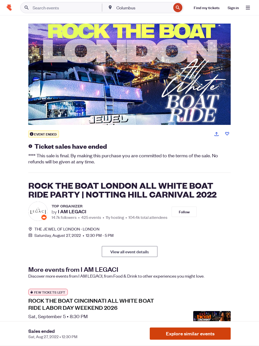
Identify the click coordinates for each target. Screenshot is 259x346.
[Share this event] (216, 134)
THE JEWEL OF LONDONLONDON (66, 229)
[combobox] (143, 7)
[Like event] (227, 133)
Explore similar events (190, 333)
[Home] (9, 8)
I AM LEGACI (72, 211)
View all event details (129, 251)
